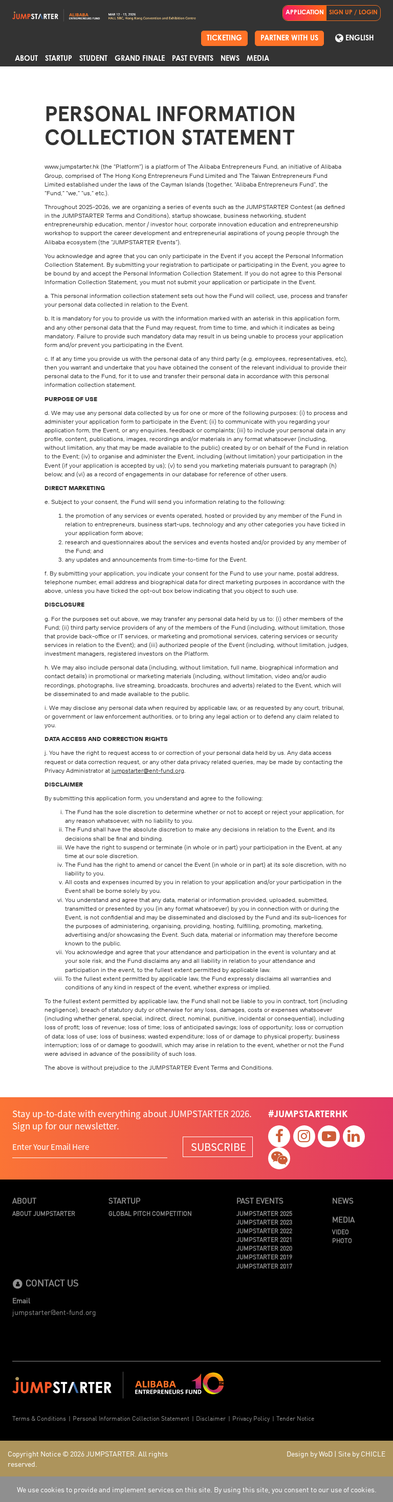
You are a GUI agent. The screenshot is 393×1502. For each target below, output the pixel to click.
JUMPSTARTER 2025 (264, 1213)
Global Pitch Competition (150, 1213)
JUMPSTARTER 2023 (264, 1221)
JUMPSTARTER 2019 (264, 1256)
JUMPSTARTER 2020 (264, 1247)
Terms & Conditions (39, 1418)
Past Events (192, 58)
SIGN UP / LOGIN (353, 13)
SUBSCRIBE (218, 1146)
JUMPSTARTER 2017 (264, 1265)
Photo (342, 1240)
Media (258, 58)
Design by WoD (310, 1453)
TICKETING (224, 38)
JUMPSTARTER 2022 (264, 1230)
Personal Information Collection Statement (131, 1418)
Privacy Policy (251, 1418)
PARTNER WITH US (289, 38)
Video (340, 1231)
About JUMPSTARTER (43, 1213)
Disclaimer (211, 1418)
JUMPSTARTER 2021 (264, 1239)
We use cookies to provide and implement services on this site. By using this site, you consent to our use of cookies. (197, 1489)
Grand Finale (140, 58)
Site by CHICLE (361, 1453)
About (26, 58)
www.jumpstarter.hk (72, 166)
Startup (58, 58)
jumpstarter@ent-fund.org (54, 1312)
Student (93, 58)
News (230, 58)
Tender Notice (295, 1418)
